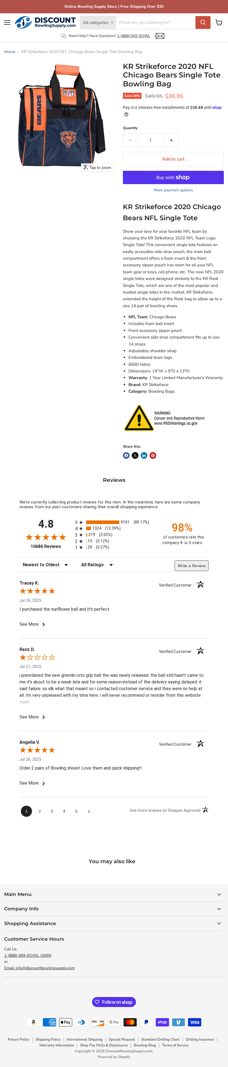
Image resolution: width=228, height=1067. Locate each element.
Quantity (130, 128)
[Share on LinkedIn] (144, 455)
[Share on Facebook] (126, 455)
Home (9, 51)
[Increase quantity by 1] (171, 140)
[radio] (114, 522)
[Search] (202, 22)
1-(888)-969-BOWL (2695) (27, 955)
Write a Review (191, 565)
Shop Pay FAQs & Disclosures (104, 1045)
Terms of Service (175, 1045)
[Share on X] (135, 455)
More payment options (173, 190)
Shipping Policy (48, 1039)
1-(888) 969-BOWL (133, 35)
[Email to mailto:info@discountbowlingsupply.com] (159, 36)
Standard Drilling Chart (160, 1039)
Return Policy (18, 1039)
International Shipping (85, 1039)
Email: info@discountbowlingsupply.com (39, 968)
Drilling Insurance (200, 1039)
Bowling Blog (145, 1045)
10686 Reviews (51, 546)
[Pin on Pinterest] (153, 455)
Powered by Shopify (114, 1057)
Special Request (122, 1039)
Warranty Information (56, 1045)
